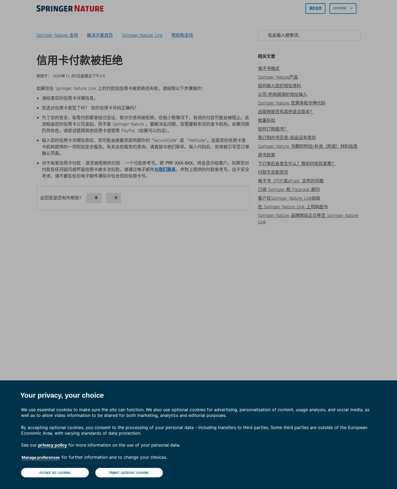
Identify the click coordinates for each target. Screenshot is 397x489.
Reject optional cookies (129, 472)
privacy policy (52, 445)
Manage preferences (41, 457)
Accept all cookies (54, 472)
